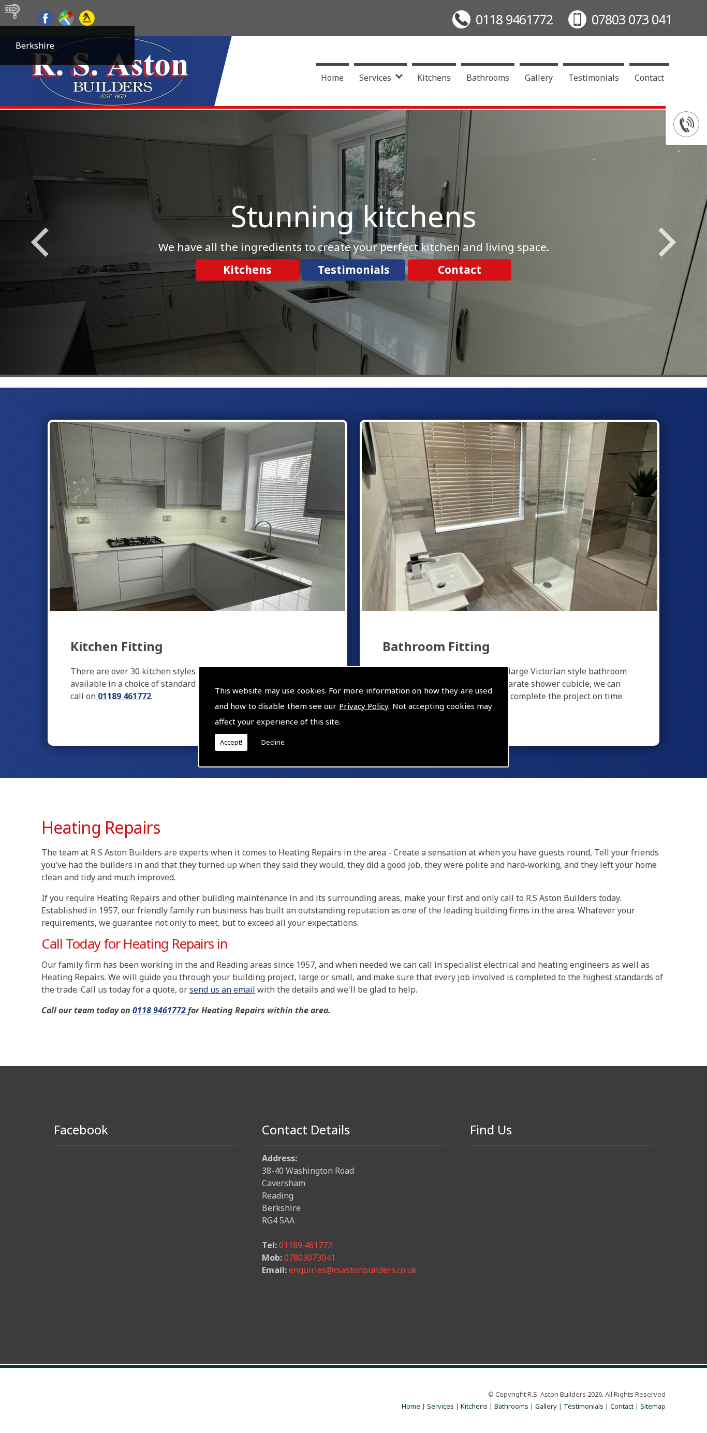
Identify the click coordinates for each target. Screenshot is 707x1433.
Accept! (231, 742)
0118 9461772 (514, 19)
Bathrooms (487, 77)
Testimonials (593, 77)
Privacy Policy (363, 706)
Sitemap (653, 1406)
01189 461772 (305, 1245)
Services (375, 77)
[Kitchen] (197, 516)
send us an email (222, 989)
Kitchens (434, 77)
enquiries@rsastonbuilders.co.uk (353, 1270)
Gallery (539, 77)
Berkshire (35, 45)
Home (332, 77)
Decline (273, 742)
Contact (649, 77)
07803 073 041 (632, 19)
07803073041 (309, 1257)
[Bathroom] (509, 516)
